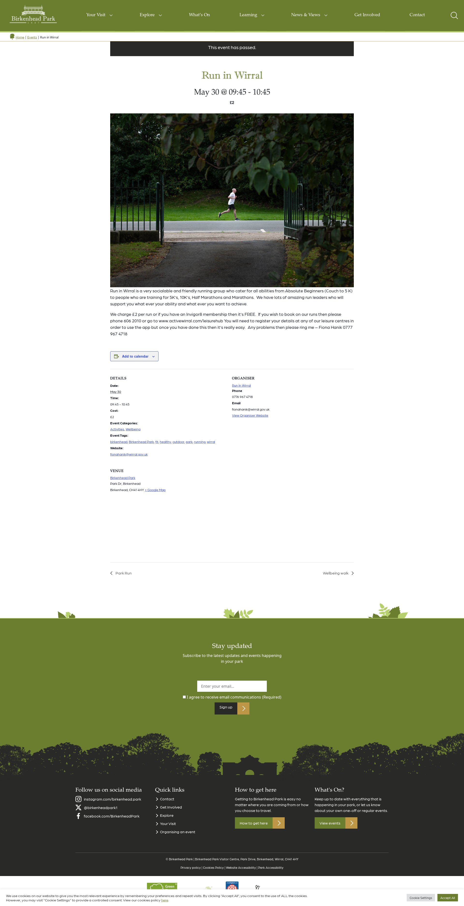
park (189, 441)
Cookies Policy (213, 867)
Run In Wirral (241, 385)
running (199, 441)
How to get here (254, 823)
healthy (165, 441)
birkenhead (118, 441)
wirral (211, 441)
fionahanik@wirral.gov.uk (129, 454)
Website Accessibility (241, 867)
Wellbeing (133, 429)
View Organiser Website (250, 415)
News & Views (305, 15)
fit (156, 441)
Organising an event (177, 831)
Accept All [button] (447, 897)
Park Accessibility (270, 867)
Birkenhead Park (141, 441)
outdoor (178, 441)
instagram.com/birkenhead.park (112, 799)
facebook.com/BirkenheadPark (111, 816)
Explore (147, 15)
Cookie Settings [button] (421, 897)
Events (32, 37)
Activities (117, 429)
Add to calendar (135, 356)
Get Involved (367, 15)
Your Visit (95, 15)
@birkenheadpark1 (100, 807)
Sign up (225, 707)
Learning (248, 15)
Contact (417, 15)
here (164, 900)
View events (330, 823)
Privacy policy (191, 867)
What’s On (199, 15)
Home (20, 37)
